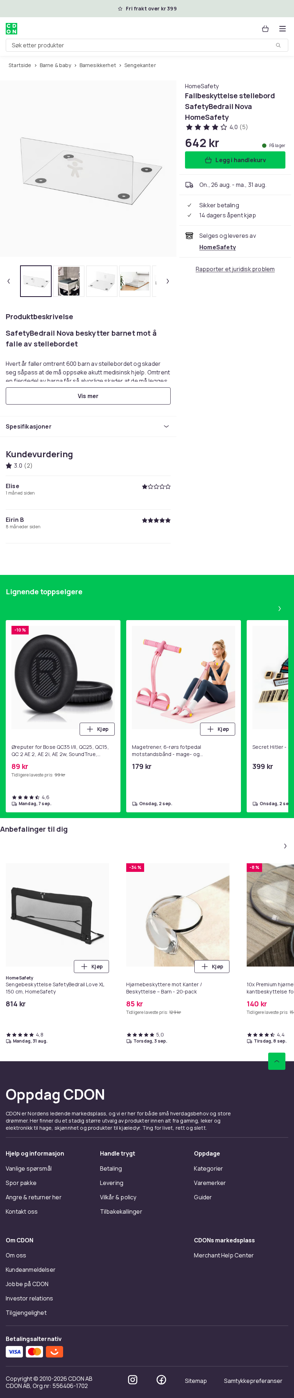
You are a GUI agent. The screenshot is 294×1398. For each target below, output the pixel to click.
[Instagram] (132, 1379)
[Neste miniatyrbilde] (167, 281)
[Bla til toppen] (276, 1061)
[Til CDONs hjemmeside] (11, 28)
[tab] (36, 281)
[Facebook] (161, 1379)
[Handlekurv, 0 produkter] (265, 28)
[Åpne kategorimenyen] (282, 28)
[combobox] (147, 45)
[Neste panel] (279, 608)
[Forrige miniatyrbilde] (8, 281)
